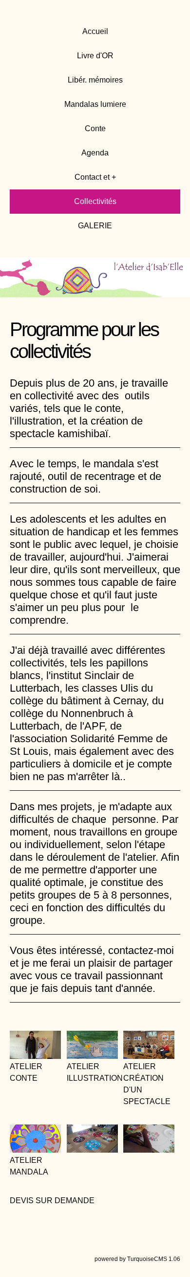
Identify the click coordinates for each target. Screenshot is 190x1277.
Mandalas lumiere (95, 104)
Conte (95, 128)
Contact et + (95, 177)
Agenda (95, 153)
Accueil (95, 31)
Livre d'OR (95, 55)
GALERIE (95, 225)
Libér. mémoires (95, 80)
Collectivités (95, 201)
